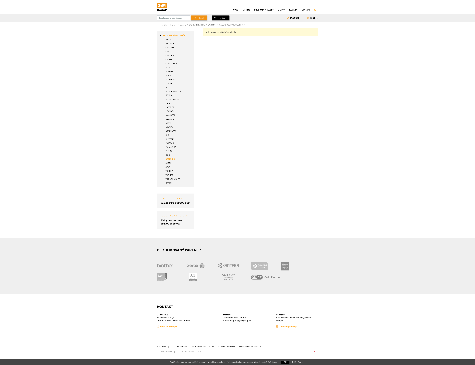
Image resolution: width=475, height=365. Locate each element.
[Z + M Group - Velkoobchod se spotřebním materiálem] (162, 10)
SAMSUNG (211, 25)
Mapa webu (161, 347)
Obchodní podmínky (179, 347)
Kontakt (305, 10)
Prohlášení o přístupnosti (250, 347)
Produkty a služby (264, 10)
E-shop (172, 25)
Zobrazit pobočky (288, 326)
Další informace (298, 362)
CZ (315, 10)
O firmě (246, 10)
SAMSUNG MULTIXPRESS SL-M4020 (232, 25)
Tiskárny (222, 18)
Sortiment (182, 25)
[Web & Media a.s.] (316, 352)
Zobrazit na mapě (168, 326)
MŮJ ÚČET (294, 18)
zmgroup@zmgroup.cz (240, 321)
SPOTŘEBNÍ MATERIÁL (197, 25)
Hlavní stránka (162, 25)
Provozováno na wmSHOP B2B (189, 352)
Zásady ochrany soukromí (203, 347)
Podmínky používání (226, 347)
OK (285, 362)
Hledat (201, 18)
